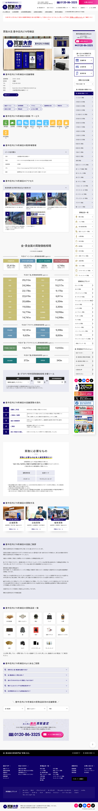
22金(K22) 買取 (80, 110)
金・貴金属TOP (41, 7)
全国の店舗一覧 (80, 84)
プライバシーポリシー (89, 770)
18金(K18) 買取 (80, 123)
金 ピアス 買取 (80, 177)
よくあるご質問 (34, 109)
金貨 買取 (78, 160)
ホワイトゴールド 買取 (82, 190)
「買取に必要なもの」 (76, 17)
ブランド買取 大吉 (6, 11)
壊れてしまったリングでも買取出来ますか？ (19, 686)
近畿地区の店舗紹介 (38, 11)
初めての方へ (50, 7)
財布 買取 (81, 241)
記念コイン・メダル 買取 (82, 165)
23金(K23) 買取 (80, 106)
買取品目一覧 (44, 766)
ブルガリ (76, 792)
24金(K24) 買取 (80, 102)
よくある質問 (92, 7)
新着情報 (5, 776)
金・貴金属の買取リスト (82, 361)
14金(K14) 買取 (80, 131)
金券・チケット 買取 (83, 256)
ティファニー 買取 (79, 327)
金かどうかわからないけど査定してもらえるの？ (20, 680)
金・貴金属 (7, 709)
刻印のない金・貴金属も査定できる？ (18, 670)
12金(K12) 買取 (80, 135)
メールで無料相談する (54, 734)
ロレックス (25, 790)
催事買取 (58, 522)
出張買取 (36, 522)
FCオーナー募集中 (78, 779)
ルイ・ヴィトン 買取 (79, 312)
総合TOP (6, 766)
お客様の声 (79, 370)
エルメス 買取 (78, 304)
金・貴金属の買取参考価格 (83, 357)
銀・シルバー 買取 (80, 207)
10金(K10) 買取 (80, 139)
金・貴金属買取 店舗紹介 (26, 11)
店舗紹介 (5, 772)
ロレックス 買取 (79, 285)
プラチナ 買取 (79, 202)
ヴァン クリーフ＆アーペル (29, 795)
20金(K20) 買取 (80, 118)
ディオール (34, 792)
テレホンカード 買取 (84, 275)
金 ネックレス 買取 (81, 173)
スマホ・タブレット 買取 (84, 270)
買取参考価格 (6, 770)
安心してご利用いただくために (25, 774)
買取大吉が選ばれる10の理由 (25, 770)
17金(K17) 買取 (80, 127)
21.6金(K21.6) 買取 (81, 114)
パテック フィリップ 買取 (81, 293)
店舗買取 (13, 522)
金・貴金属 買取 (83, 226)
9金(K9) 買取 (79, 144)
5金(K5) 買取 (79, 156)
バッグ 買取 (81, 222)
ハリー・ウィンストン (67, 792)
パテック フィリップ (40, 790)
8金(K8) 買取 (79, 148)
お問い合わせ (84, 41)
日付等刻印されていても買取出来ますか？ (19, 691)
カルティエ (48, 792)
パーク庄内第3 (10, 152)
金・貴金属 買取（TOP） (82, 93)
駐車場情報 (20, 105)
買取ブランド (6, 768)
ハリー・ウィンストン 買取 (81, 331)
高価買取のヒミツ (22, 772)
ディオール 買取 (79, 316)
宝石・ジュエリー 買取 (84, 231)
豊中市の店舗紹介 (59, 11)
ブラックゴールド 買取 (82, 198)
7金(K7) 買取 (79, 152)
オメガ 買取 (78, 289)
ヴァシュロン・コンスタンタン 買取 (83, 300)
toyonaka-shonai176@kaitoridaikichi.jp (24, 88)
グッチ (41, 792)
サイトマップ (6, 778)
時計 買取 (81, 217)
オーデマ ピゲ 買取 (79, 297)
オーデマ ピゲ (51, 790)
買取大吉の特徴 (22, 768)
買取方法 (60, 105)
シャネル (83, 790)
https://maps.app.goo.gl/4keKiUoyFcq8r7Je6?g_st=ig (30, 168)
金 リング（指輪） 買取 (81, 169)
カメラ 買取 (81, 266)
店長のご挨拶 (8, 109)
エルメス (76, 790)
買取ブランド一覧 (81, 343)
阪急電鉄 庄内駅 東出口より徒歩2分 (18, 188)
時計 (50, 709)
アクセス (33, 105)
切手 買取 (81, 251)
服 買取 (80, 246)
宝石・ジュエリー (31, 709)
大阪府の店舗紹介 (49, 11)
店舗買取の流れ (48, 105)
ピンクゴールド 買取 (81, 194)
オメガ (32, 790)
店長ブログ (7, 95)
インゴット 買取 (80, 97)
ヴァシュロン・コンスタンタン (64, 790)
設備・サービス (8, 105)
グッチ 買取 (78, 320)
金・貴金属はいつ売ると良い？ (16, 675)
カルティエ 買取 (79, 323)
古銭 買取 (81, 261)
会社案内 (86, 772)
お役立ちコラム (79, 374)
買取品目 (20, 109)
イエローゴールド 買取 (82, 186)
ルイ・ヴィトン (26, 792)
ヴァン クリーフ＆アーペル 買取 (82, 339)
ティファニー (56, 792)
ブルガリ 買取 (78, 335)
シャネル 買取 (78, 308)
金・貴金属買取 (15, 11)
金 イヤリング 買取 (81, 181)
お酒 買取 (81, 236)
